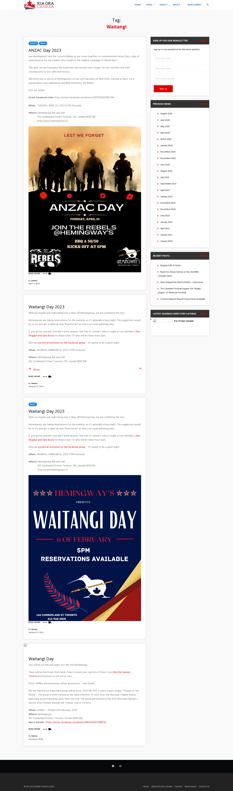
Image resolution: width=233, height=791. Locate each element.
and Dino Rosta (46, 336)
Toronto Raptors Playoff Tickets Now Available (182, 299)
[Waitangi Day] (25, 645)
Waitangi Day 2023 (46, 307)
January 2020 (166, 241)
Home (138, 5)
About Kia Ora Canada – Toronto (166, 786)
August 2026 (166, 114)
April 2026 (165, 133)
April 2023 (165, 190)
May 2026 (165, 126)
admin (34, 280)
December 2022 (167, 203)
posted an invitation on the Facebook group (61, 343)
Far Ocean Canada (184, 321)
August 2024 (166, 171)
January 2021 (166, 235)
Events (163, 5)
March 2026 (165, 139)
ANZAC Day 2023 (45, 50)
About (176, 5)
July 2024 (164, 177)
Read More (34, 273)
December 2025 (167, 152)
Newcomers (194, 5)
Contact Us (204, 786)
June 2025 (165, 165)
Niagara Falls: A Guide (170, 265)
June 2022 (165, 216)
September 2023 (168, 184)
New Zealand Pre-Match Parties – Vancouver (181, 282)
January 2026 (166, 145)
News (149, 5)
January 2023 (166, 197)
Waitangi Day (41, 659)
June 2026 (165, 120)
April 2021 (164, 228)
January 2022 (166, 222)
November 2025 (168, 158)
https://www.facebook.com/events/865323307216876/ (76, 722)
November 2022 (168, 209)
